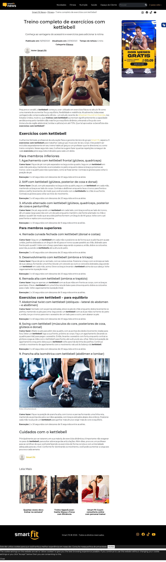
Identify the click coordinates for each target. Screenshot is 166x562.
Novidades (61, 5)
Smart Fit (41, 50)
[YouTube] (155, 12)
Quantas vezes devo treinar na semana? (33, 511)
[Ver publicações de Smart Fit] (28, 50)
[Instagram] (142, 12)
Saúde (94, 5)
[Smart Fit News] (9, 5)
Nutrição (83, 5)
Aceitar (111, 547)
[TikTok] (151, 12)
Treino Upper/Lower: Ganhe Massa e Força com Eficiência (64, 512)
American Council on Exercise (91, 115)
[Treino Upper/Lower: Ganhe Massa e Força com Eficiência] (64, 489)
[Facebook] (147, 12)
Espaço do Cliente (109, 5)
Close (2, 559)
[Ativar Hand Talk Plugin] (163, 25)
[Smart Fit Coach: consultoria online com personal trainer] (95, 489)
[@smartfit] (137, 534)
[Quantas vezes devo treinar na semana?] (33, 489)
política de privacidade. (96, 547)
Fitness (73, 5)
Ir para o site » (155, 5)
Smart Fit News (39, 12)
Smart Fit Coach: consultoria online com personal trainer (95, 512)
